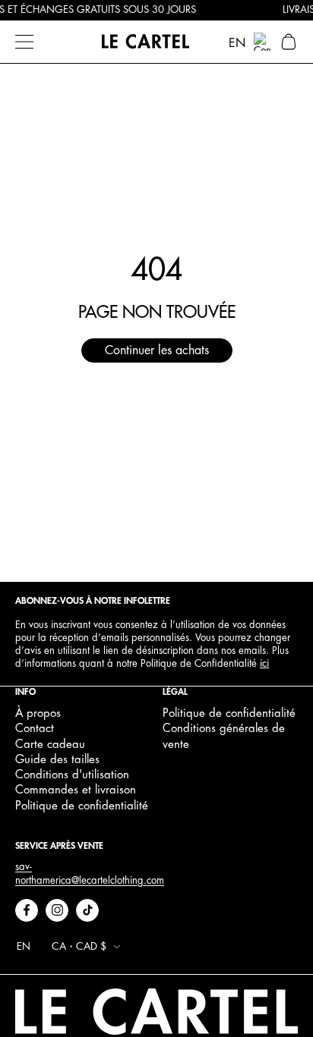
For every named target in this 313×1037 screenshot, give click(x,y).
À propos (38, 713)
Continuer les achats (157, 350)
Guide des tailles (57, 759)
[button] (289, 42)
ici (264, 663)
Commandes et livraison (75, 790)
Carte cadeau (50, 744)
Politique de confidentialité (81, 806)
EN (237, 43)
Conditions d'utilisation (72, 775)
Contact (34, 728)
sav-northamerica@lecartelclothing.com (89, 873)
